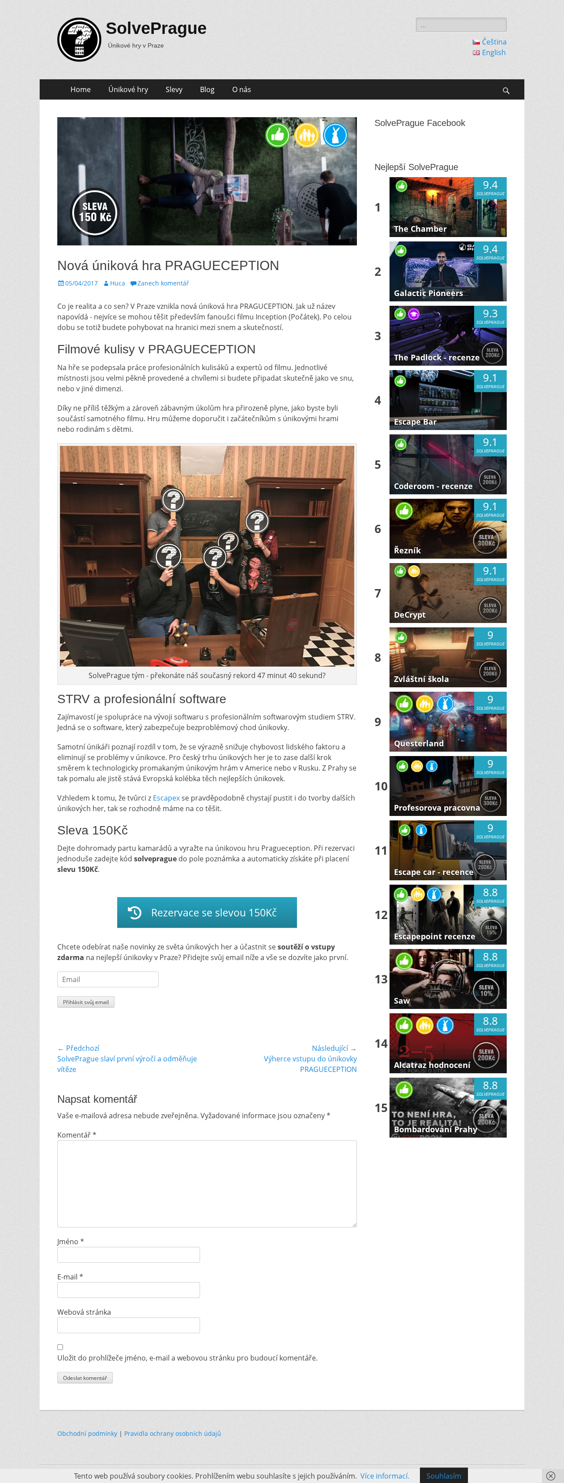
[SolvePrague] (79, 40)
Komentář (76, 1135)
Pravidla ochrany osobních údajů (172, 1433)
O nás (241, 89)
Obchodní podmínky (87, 1433)
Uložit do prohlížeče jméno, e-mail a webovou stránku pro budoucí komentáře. (187, 1358)
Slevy (174, 89)
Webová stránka (84, 1312)
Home (80, 89)
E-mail (70, 1277)
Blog (207, 89)
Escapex (166, 798)
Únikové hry (128, 89)
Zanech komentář (163, 283)
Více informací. (384, 1476)
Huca (117, 283)
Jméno (70, 1241)
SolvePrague (156, 28)
